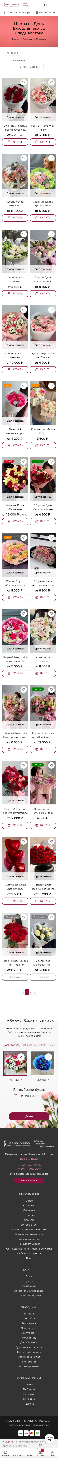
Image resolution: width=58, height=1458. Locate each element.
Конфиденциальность (29, 1234)
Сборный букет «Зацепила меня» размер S (43, 507)
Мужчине (29, 1398)
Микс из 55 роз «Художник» (15, 507)
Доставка (29, 1210)
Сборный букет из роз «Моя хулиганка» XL (15, 811)
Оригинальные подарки (29, 1290)
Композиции (29, 1285)
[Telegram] (38, 5)
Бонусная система (29, 1239)
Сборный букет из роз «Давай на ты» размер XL (43, 735)
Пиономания (29, 1361)
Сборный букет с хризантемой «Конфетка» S (43, 204)
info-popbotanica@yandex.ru (29, 1173)
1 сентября (11, 53)
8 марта (29, 1313)
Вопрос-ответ (29, 1224)
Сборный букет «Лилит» (15, 279)
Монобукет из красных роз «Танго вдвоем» (42, 887)
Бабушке (29, 1394)
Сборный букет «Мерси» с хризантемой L (15, 204)
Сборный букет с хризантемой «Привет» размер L (15, 356)
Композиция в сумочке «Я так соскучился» (43, 811)
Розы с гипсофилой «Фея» (43, 127)
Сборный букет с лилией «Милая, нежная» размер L (43, 280)
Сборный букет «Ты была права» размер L (15, 735)
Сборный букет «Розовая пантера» (43, 583)
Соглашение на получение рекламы (29, 1248)
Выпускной (29, 1332)
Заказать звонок (29, 1180)
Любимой (29, 1389)
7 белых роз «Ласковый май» (43, 962)
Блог (29, 1258)
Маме (29, 1384)
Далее (29, 1116)
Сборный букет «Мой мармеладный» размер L (15, 659)
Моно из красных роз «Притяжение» (15, 962)
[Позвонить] (53, 5)
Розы (29, 1276)
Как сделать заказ (29, 1243)
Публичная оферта (29, 1253)
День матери (29, 1328)
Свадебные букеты (29, 1295)
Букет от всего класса (29, 1347)
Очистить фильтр (29, 67)
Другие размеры (15, 117)
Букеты (29, 1281)
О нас (29, 1200)
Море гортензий (29, 1366)
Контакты (29, 1205)
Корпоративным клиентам (29, 1229)
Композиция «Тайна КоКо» (43, 431)
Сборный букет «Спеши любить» (15, 583)
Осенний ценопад (29, 1356)
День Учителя (29, 1342)
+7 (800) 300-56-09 (29, 1169)
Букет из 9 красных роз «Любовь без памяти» (15, 128)
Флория (8, 1441)
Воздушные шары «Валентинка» (15, 886)
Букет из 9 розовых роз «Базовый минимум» (42, 356)
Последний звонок (29, 1352)
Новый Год (29, 1337)
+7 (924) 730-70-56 (29, 1164)
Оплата (29, 1215)
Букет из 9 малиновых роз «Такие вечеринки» (15, 431)
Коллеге (29, 1403)
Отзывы (29, 1219)
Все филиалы (29, 1158)
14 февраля (29, 1323)
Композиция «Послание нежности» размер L (43, 659)
